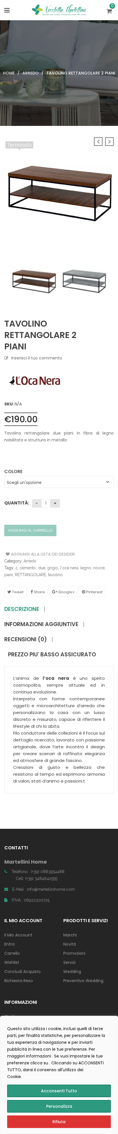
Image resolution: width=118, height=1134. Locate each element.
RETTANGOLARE (30, 574)
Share (39, 592)
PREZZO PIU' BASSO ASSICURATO (52, 654)
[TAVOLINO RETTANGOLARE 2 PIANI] (34, 281)
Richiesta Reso (18, 981)
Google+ (66, 592)
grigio (52, 568)
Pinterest (94, 592)
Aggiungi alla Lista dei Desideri (27, 554)
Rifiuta (59, 1122)
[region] (59, 1075)
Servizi (69, 962)
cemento (27, 568)
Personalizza (59, 1106)
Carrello (12, 953)
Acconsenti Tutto (59, 1091)
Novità (69, 944)
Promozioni (74, 953)
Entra (9, 944)
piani (8, 574)
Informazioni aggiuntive (41, 624)
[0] (110, 12)
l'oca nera (69, 568)
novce (99, 568)
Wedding (72, 971)
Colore (13, 471)
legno (85, 568)
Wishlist (11, 962)
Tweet (17, 592)
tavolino (55, 574)
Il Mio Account (18, 935)
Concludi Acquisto (22, 971)
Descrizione (21, 609)
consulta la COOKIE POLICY (50, 1076)
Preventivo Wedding (83, 981)
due (41, 568)
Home (9, 73)
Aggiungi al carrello (30, 530)
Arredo (30, 73)
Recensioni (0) (25, 639)
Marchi (70, 935)
